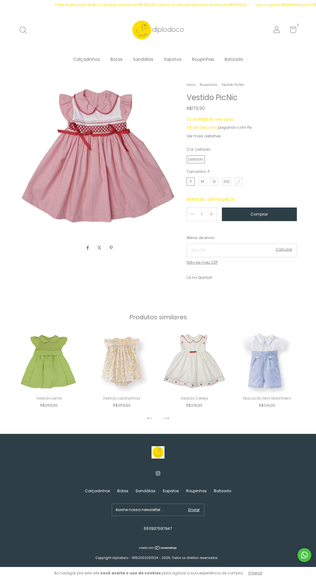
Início (191, 84)
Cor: (198, 149)
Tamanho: (198, 171)
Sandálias (143, 59)
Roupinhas (203, 59)
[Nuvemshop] (158, 548)
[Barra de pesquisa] (25, 30)
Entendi (255, 573)
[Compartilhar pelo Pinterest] (111, 248)
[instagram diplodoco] (158, 473)
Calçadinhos (86, 59)
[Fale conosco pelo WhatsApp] (304, 555)
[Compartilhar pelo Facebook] (88, 248)
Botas (116, 59)
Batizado (234, 59)
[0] (291, 31)
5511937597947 (158, 528)
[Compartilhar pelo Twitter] (100, 248)
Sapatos (172, 59)
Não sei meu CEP (202, 262)
